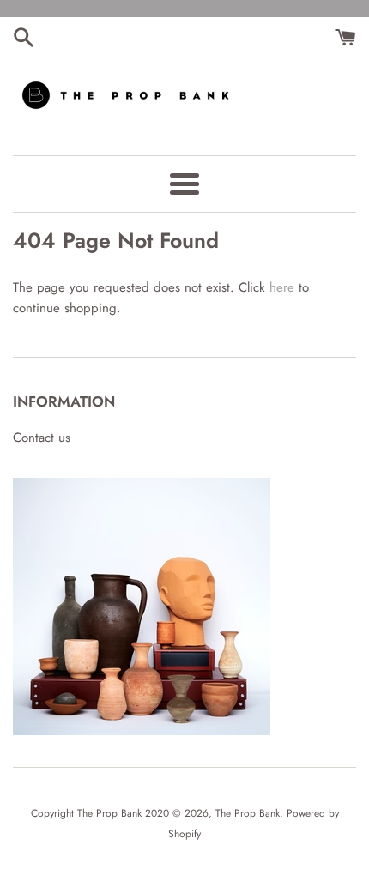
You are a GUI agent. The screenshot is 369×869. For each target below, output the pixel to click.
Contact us (41, 437)
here (281, 287)
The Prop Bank (247, 813)
